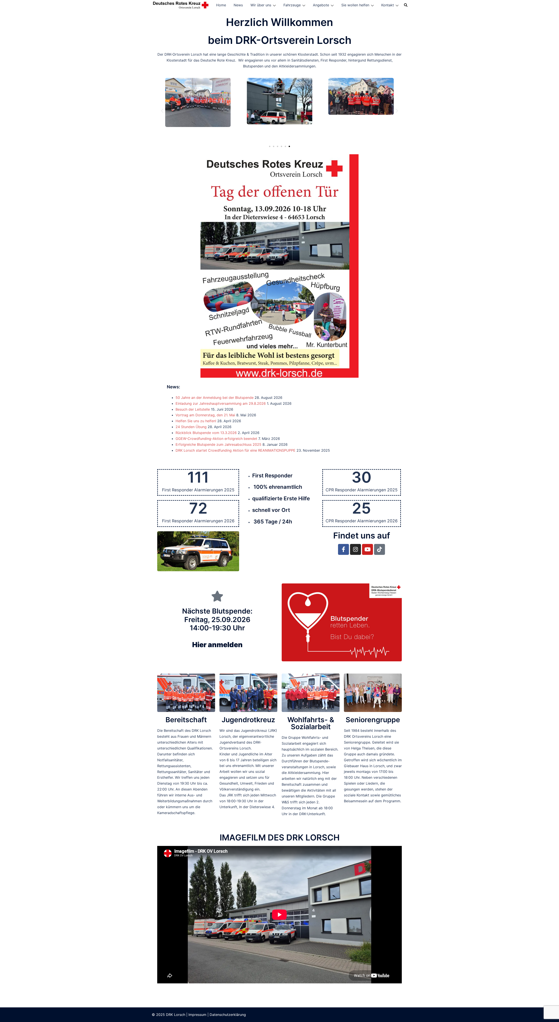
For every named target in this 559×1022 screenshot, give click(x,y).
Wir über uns (260, 5)
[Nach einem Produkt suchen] (405, 5)
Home (221, 5)
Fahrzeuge (292, 5)
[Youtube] (367, 549)
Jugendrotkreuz (248, 719)
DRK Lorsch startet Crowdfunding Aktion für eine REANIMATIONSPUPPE (235, 450)
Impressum (197, 1014)
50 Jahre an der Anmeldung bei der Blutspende (215, 397)
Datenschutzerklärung (228, 1014)
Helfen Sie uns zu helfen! (196, 421)
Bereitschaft (186, 719)
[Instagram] (355, 549)
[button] (162, 110)
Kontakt (387, 5)
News (238, 5)
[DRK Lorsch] (181, 5)
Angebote (321, 5)
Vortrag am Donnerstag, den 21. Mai (205, 415)
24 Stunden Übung (191, 427)
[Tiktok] (379, 549)
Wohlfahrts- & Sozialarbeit (310, 723)
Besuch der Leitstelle (193, 409)
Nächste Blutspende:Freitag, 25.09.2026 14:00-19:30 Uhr (217, 628)
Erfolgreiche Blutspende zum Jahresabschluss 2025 (218, 444)
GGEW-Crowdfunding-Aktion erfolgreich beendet (216, 438)
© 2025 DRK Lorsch (168, 1014)
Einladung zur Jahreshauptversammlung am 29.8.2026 (221, 403)
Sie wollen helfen (355, 5)
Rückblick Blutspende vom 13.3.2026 (206, 432)
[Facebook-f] (343, 549)
